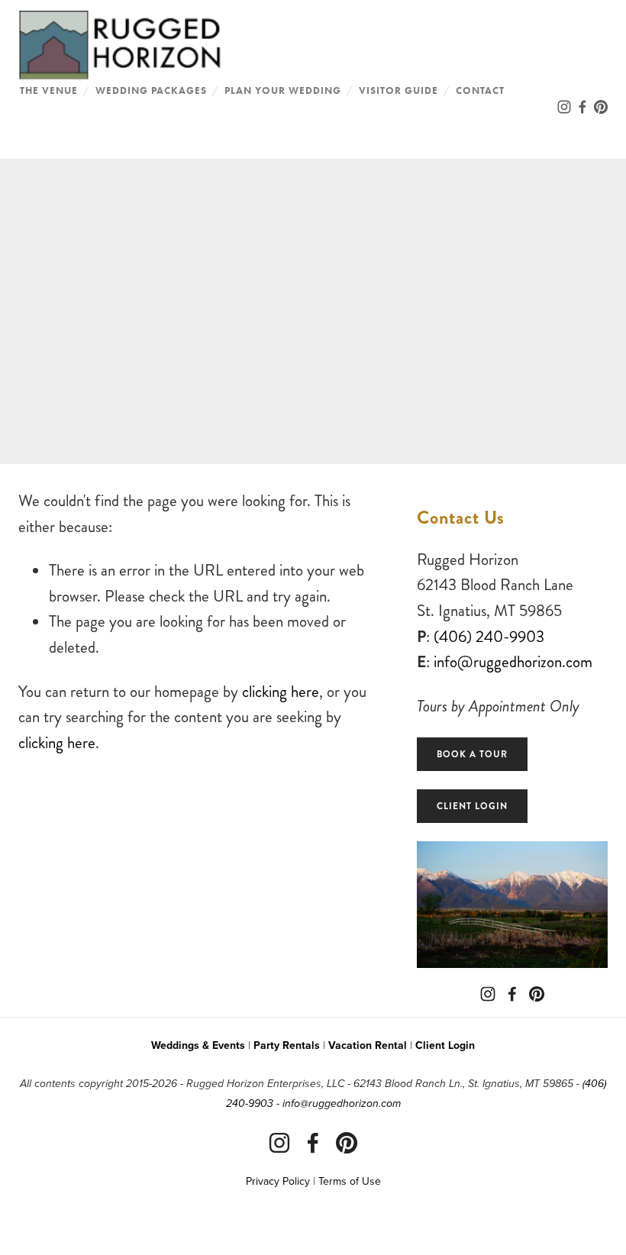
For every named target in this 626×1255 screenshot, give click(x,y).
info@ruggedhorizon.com (513, 661)
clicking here (280, 691)
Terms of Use (349, 1181)
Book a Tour (472, 754)
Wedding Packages (151, 90)
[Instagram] (487, 994)
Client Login (472, 806)
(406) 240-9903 (489, 636)
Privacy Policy (278, 1181)
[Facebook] (512, 994)
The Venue (49, 90)
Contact (480, 90)
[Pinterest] (536, 994)
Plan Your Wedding (282, 90)
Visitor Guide (398, 90)
